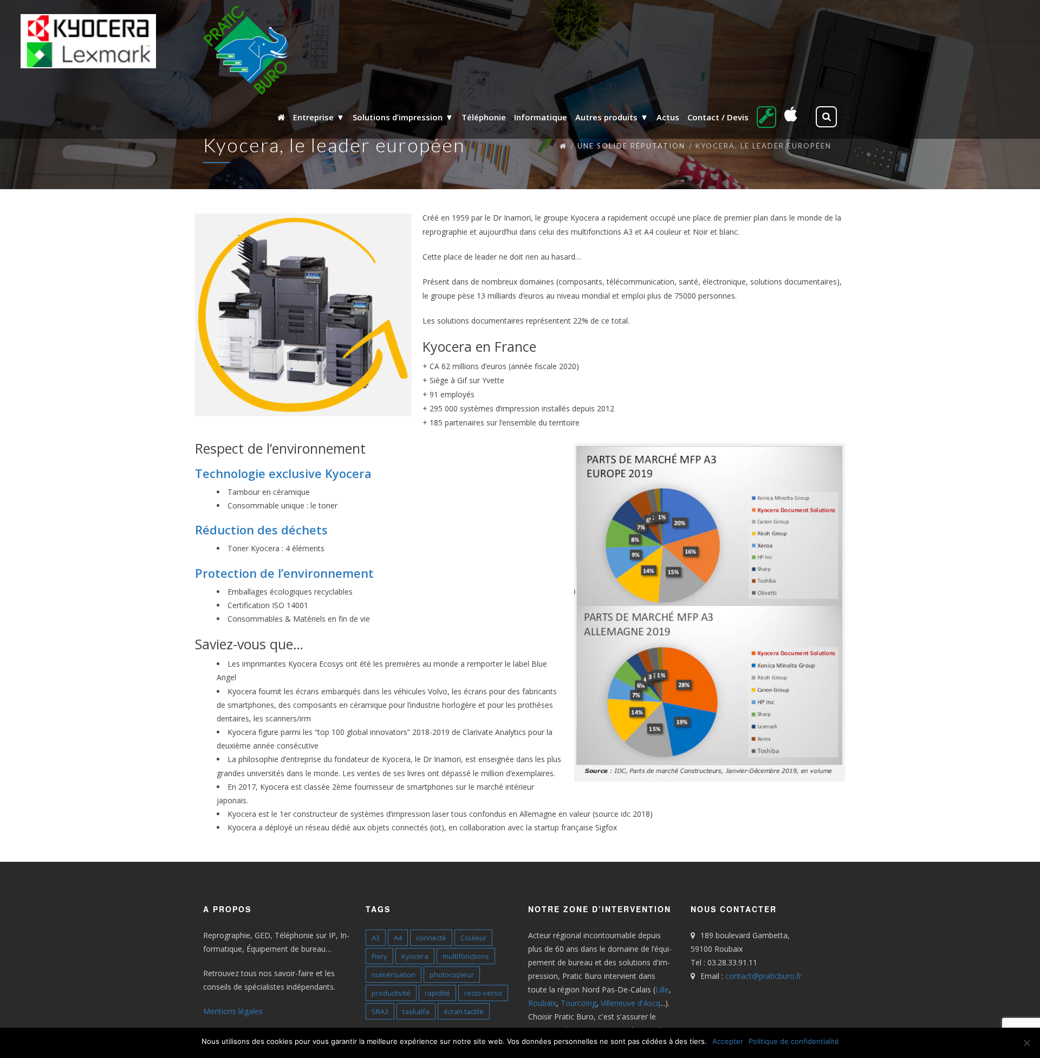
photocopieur (452, 974)
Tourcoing (578, 1003)
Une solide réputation (631, 145)
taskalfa (416, 1011)
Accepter (727, 1041)
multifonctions (466, 956)
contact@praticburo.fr (763, 976)
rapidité (437, 993)
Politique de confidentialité (794, 1041)
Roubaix (542, 1003)
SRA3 (380, 1011)
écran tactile (464, 1011)
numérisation (393, 974)
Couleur (473, 938)
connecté (431, 938)
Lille (662, 989)
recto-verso (483, 993)
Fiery (379, 956)
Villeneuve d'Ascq (630, 1003)
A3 (376, 938)
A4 (398, 938)
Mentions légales (233, 1011)
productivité (391, 993)
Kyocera (414, 956)
